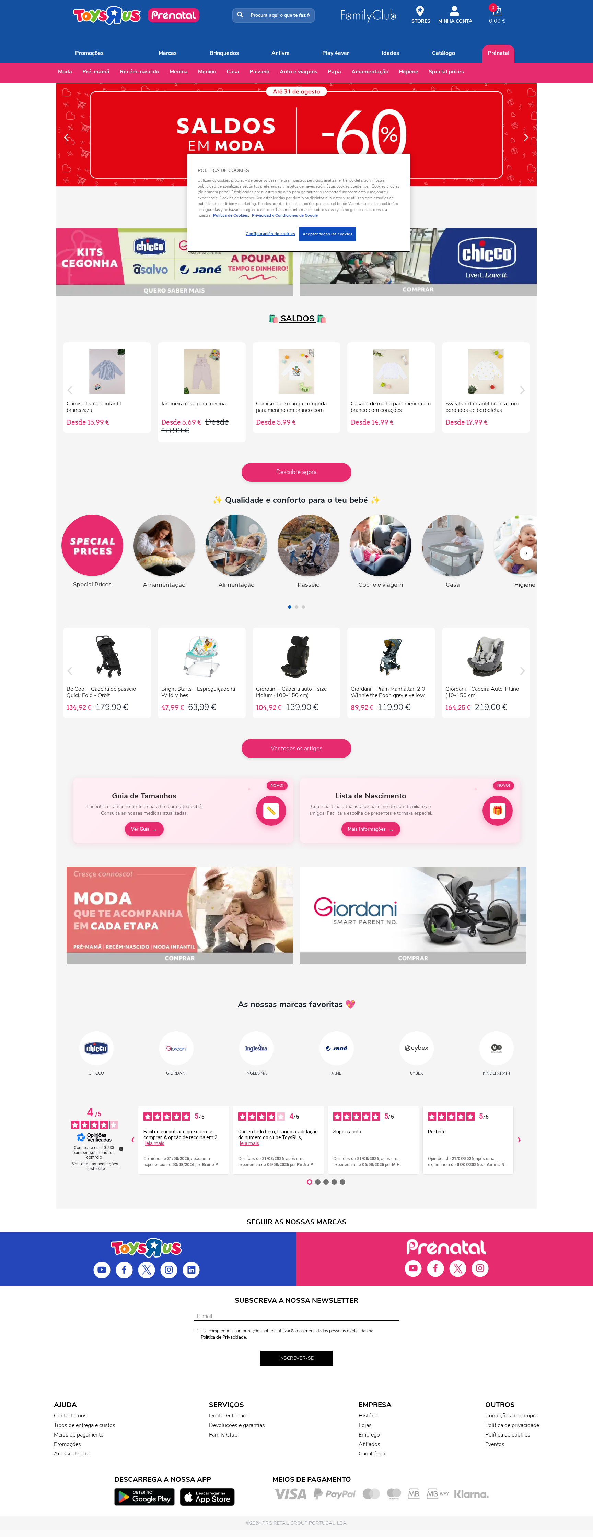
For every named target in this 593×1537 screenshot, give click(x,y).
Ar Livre (280, 53)
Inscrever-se (296, 1358)
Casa (232, 71)
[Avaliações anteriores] (132, 1140)
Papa (334, 71)
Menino (207, 71)
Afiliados (369, 1444)
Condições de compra (511, 1415)
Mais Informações (367, 829)
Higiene (408, 71)
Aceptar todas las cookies (327, 234)
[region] (298, 203)
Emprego (369, 1435)
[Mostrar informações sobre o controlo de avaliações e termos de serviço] (121, 1149)
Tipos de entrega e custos (84, 1425)
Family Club (223, 1435)
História (368, 1415)
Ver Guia (140, 829)
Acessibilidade (71, 1453)
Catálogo (443, 53)
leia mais (154, 1143)
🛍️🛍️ (296, 318)
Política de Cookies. (231, 215)
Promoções (89, 53)
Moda (65, 71)
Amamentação (369, 71)
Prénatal (498, 53)
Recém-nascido (139, 71)
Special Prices (446, 71)
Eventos (494, 1444)
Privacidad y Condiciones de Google (284, 215)
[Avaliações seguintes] (519, 1140)
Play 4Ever (335, 53)
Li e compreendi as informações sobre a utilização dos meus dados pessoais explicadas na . (287, 1334)
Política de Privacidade (223, 1337)
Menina (179, 71)
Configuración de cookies (270, 233)
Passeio (259, 71)
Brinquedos (224, 53)
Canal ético (372, 1453)
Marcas (168, 53)
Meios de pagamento (79, 1435)
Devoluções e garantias (237, 1425)
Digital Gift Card (228, 1415)
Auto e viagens (298, 71)
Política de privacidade (512, 1425)
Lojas (365, 1425)
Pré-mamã (95, 71)
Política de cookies (507, 1435)
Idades (390, 53)
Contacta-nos (70, 1415)
